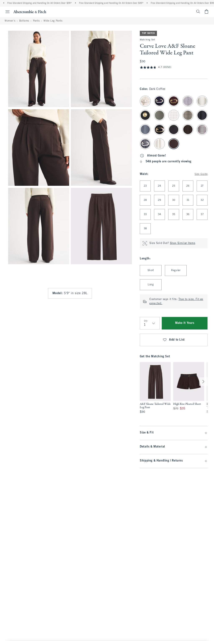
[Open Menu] (5, 12)
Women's (10, 21)
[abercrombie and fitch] (29, 11)
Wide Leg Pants (52, 21)
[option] (155, 390)
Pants (36, 21)
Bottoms (24, 21)
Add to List (177, 339)
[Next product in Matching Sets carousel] (203, 381)
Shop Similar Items (182, 243)
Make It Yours (184, 323)
